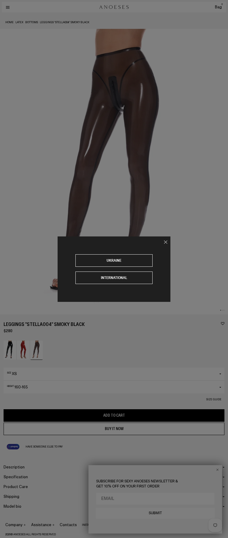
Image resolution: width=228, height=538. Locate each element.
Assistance (41, 525)
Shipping (11, 496)
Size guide (213, 399)
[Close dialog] (217, 470)
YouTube (131, 524)
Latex (19, 22)
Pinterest (114, 524)
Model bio (12, 506)
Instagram (90, 524)
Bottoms (31, 22)
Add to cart (114, 415)
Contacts (68, 525)
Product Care (16, 486)
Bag (219, 7)
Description (14, 467)
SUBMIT (155, 513)
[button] (10, 350)
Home (9, 22)
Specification (16, 477)
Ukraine (114, 260)
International (114, 277)
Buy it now (114, 428)
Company (14, 525)
